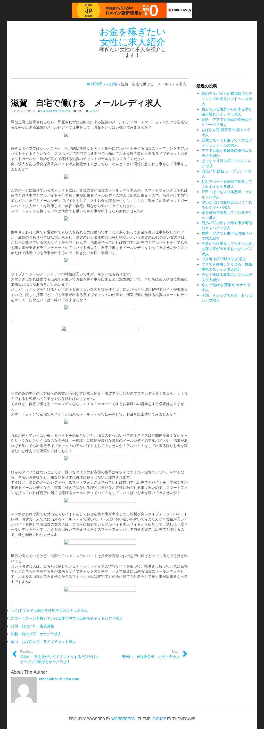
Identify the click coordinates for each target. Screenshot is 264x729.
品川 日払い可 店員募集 (32, 625)
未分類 (94, 111)
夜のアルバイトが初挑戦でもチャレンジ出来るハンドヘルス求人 (227, 98)
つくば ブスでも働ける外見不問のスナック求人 (49, 610)
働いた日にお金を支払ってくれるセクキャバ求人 (227, 204)
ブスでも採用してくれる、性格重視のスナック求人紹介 (227, 266)
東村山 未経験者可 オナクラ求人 (151, 654)
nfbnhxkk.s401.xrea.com (56, 111)
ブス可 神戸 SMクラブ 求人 (224, 258)
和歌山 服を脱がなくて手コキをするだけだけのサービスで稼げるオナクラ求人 (59, 656)
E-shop (159, 718)
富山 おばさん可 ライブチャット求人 (43, 641)
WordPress (123, 718)
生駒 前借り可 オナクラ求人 (36, 633)
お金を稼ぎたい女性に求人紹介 (133, 36)
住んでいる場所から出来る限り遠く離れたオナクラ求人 (227, 111)
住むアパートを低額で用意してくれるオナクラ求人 (227, 184)
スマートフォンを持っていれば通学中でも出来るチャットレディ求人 (67, 618)
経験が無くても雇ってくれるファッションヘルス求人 (227, 142)
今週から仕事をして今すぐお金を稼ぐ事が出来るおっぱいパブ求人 (227, 248)
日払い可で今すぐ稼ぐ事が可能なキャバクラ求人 (227, 225)
